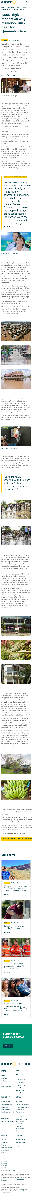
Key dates (19, 1101)
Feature (4, 40)
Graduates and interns (6, 1151)
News (3, 1075)
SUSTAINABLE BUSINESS (5, 1097)
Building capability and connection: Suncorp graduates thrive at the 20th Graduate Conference (15, 1007)
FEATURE (6, 883)
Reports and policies (7, 1121)
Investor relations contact (21, 1143)
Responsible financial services (6, 1108)
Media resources (6, 1086)
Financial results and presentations (22, 1108)
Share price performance (20, 1127)
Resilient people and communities (7, 1113)
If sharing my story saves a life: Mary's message (15, 927)
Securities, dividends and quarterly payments (22, 1121)
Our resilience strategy (20, 1091)
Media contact (20, 1139)
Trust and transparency (5, 1117)
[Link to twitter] (11, 75)
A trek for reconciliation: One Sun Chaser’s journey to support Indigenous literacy (15, 888)
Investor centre (19, 1097)
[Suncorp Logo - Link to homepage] (8, 2)
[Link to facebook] (7, 75)
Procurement (20, 1082)
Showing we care (6, 1147)
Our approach (5, 1101)
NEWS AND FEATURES (13, 7)
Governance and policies (21, 1086)
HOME (3, 7)
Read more (7, 894)
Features (4, 1078)
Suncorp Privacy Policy (20, 1191)
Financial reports (21, 1117)
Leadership (19, 1077)
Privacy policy (4, 1165)
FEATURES (24, 7)
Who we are (5, 1139)
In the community (6, 1081)
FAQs (17, 1147)
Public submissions (7, 1084)
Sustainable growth (7, 1104)
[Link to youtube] (29, 1064)
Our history (19, 1074)
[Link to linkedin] (13, 75)
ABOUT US (19, 1070)
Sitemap (3, 1167)
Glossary (18, 1131)
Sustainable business (6, 1159)
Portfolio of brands (21, 1079)
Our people (4, 1142)
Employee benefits (7, 1145)
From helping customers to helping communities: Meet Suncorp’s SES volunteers (15, 966)
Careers (4, 1135)
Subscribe (8, 1046)
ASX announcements (22, 1104)
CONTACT (19, 1135)
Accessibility (4, 1163)
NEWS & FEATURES (4, 1071)
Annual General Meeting (21, 1113)
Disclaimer (4, 1161)
